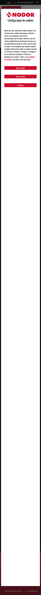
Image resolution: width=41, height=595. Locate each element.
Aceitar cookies (20, 68)
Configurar (20, 85)
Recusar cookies (20, 76)
